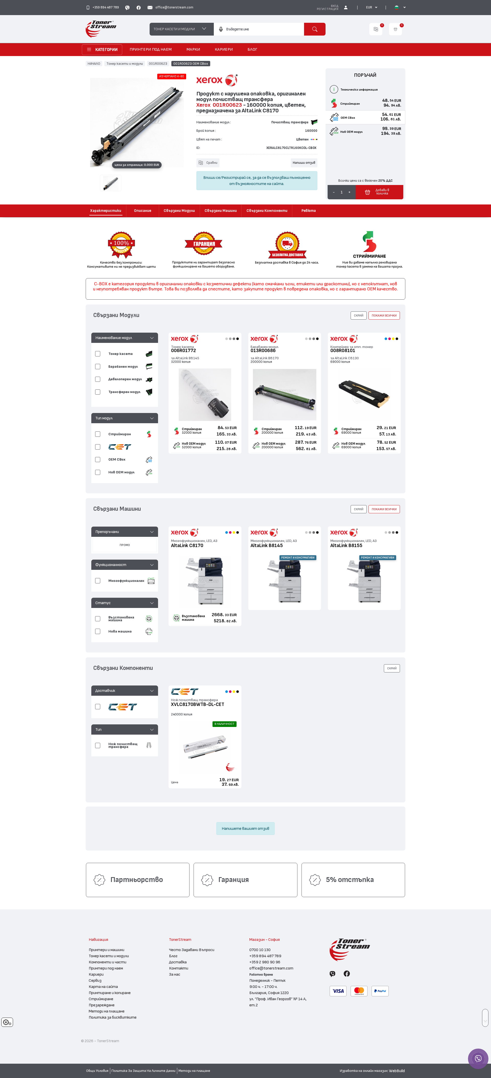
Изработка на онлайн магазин (363, 1071)
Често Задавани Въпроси (191, 950)
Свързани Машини (221, 211)
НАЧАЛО (94, 63)
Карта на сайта (103, 987)
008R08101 (342, 350)
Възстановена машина (193, 618)
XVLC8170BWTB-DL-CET (197, 704)
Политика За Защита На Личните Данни (143, 1071)
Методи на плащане (107, 1011)
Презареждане (102, 1005)
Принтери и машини (106, 950)
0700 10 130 (260, 950)
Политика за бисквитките (113, 1017)
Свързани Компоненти (267, 211)
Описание (142, 211)
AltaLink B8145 (267, 545)
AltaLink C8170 (187, 545)
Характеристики (105, 211)
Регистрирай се (236, 178)
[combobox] (259, 29)
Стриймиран (192, 429)
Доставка (178, 962)
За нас (174, 974)
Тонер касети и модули (124, 63)
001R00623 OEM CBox (190, 63)
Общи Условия (97, 1071)
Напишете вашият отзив (245, 828)
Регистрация (328, 9)
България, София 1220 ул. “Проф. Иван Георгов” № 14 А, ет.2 (278, 999)
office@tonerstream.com (271, 968)
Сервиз (95, 980)
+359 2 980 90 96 (264, 962)
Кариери (96, 974)
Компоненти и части (107, 962)
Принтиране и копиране (110, 993)
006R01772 (183, 350)
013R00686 (263, 350)
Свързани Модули (179, 211)
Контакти (178, 968)
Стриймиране (101, 999)
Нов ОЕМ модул (194, 443)
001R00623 (158, 63)
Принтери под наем (106, 968)
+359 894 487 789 (265, 956)
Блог (173, 956)
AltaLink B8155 (346, 545)
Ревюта (309, 211)
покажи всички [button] (384, 315)
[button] (124, 338)
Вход (335, 6)
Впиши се (211, 178)
